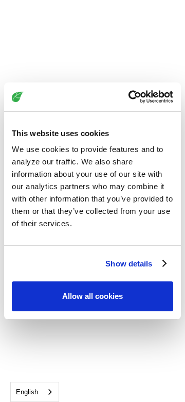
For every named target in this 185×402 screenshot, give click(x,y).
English (27, 392)
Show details (128, 263)
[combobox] (34, 392)
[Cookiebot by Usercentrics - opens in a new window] (130, 97)
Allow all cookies (92, 296)
